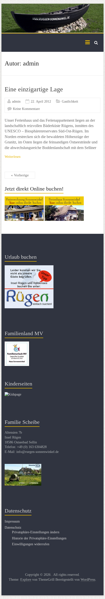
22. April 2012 (41, 101)
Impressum (12, 521)
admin (16, 101)
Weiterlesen (13, 157)
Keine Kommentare (26, 109)
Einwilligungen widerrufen (30, 544)
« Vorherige (20, 175)
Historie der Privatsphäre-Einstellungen (39, 538)
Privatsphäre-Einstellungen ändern (35, 532)
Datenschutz (13, 527)
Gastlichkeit (70, 101)
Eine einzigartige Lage (34, 89)
